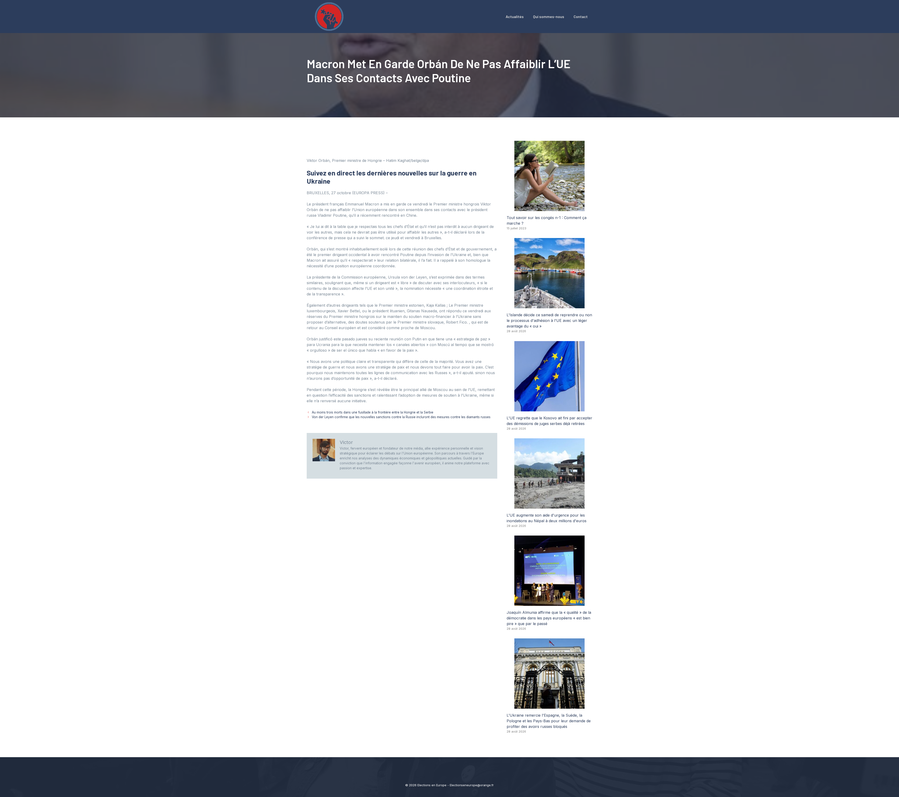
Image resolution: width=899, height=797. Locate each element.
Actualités (515, 16)
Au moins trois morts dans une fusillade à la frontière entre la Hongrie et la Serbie (372, 412)
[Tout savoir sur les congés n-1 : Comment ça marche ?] (549, 208)
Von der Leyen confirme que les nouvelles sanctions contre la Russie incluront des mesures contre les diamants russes (401, 417)
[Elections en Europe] (330, 16)
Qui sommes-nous (548, 16)
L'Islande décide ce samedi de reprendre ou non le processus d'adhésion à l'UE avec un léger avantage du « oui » (549, 320)
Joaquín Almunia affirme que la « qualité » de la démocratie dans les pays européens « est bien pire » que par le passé (549, 618)
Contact (581, 16)
